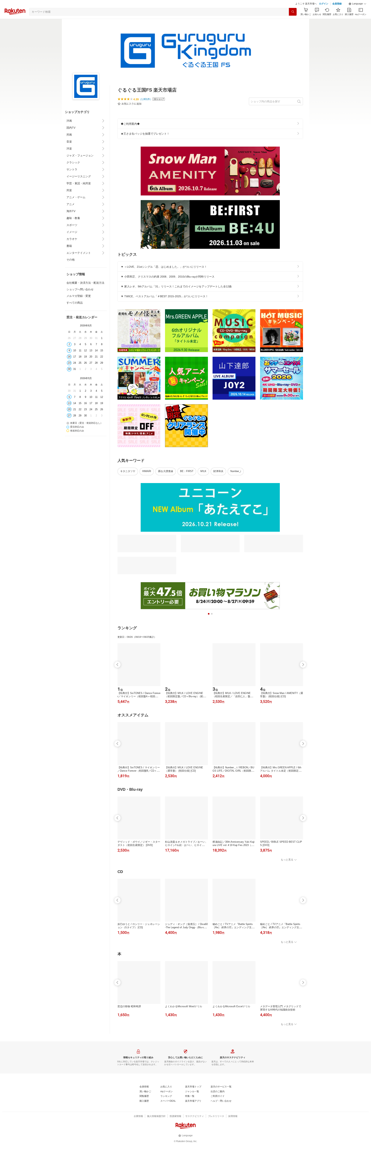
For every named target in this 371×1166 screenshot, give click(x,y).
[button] (357, 4)
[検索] (293, 12)
